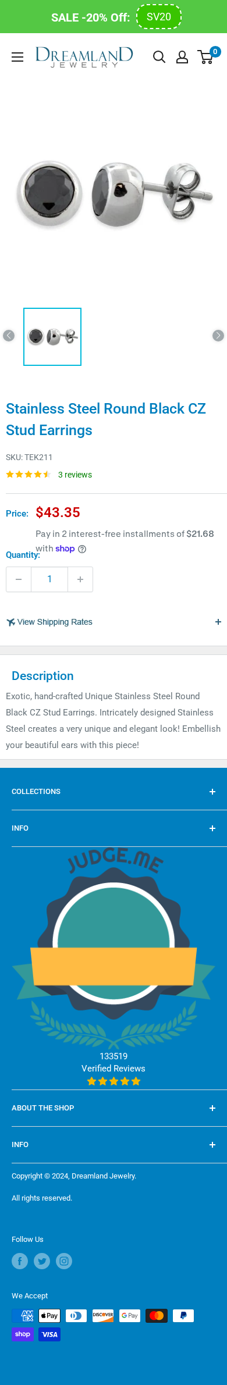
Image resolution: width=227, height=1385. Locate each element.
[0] (205, 57)
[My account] (182, 57)
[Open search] (159, 57)
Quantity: (23, 555)
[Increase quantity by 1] (80, 579)
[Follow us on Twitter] (42, 1261)
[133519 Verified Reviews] (113, 1081)
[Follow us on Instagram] (64, 1261)
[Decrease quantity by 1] (18, 579)
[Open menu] (17, 57)
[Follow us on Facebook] (20, 1261)
